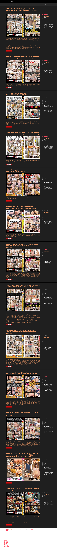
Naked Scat (45, 262)
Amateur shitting (48, 105)
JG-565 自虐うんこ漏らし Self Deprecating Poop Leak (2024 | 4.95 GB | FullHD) (21, 170)
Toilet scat (51, 472)
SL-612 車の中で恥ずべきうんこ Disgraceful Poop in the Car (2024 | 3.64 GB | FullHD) (22, 489)
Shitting (46, 148)
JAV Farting (50, 27)
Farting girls (49, 427)
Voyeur (45, 302)
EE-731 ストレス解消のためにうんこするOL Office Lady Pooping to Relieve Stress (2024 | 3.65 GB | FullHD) (22, 246)
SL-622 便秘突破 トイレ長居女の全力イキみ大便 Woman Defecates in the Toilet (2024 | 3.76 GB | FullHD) (22, 133)
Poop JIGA (45, 187)
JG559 (45, 390)
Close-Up (50, 182)
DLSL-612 (46, 502)
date (10, 4)
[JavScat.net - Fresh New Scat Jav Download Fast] (4, 1)
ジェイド (47, 302)
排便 (46, 303)
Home (8, 1)
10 (20, 529)
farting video (45, 24)
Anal (44, 468)
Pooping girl (50, 72)
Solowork (47, 472)
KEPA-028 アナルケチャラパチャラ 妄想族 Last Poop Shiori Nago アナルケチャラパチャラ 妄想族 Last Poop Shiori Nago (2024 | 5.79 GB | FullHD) (23, 455)
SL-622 (48, 148)
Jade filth (48, 222)
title (16, 4)
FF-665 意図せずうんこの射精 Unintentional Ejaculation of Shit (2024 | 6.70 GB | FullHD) (21, 207)
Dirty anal (51, 183)
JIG (51, 390)
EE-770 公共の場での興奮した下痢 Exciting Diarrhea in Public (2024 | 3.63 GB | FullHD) (23, 94)
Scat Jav (45, 17)
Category (11, 1)
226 (23, 529)
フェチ (44, 474)
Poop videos (45, 147)
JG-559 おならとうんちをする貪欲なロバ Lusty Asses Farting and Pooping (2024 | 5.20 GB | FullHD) (22, 373)
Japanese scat (46, 27)
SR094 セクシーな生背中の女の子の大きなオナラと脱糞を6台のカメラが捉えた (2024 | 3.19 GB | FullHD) (23, 286)
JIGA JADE (49, 390)
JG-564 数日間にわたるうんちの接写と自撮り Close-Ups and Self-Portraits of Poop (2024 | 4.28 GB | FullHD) (22, 332)
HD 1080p (49, 70)
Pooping (47, 72)
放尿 (48, 303)
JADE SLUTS (45, 26)
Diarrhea (51, 106)
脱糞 (51, 303)
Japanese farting (50, 26)
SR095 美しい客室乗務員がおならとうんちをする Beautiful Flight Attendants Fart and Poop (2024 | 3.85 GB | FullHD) (21, 10)
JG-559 (50, 389)
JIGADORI (45, 347)
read (14, 4)
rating (12, 4)
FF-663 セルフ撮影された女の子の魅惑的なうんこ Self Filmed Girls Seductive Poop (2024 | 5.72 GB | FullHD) (22, 414)
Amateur (45, 105)
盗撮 (49, 303)
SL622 (51, 148)
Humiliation (45, 222)
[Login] (52, 1)
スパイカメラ (50, 473)
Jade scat (49, 25)
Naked (45, 261)
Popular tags (45, 4)
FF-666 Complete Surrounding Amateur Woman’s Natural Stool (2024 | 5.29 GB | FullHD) (23, 57)
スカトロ (50, 302)
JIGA (46, 390)
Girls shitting (50, 24)
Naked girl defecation (49, 261)
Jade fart (47, 25)
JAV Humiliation (47, 111)
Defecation (48, 106)
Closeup (45, 106)
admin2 (45, 101)
